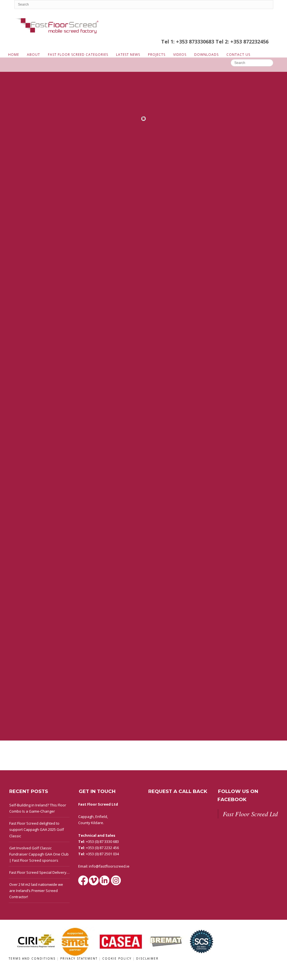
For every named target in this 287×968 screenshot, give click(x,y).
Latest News (128, 54)
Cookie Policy (117, 958)
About (33, 54)
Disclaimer (147, 958)
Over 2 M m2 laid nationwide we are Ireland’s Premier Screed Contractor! (36, 890)
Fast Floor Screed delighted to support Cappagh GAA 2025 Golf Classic (36, 829)
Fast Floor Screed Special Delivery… (39, 872)
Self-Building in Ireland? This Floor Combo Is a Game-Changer (37, 808)
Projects (156, 54)
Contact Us (238, 54)
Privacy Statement (79, 958)
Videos (179, 54)
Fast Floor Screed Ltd (250, 814)
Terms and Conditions (33, 958)
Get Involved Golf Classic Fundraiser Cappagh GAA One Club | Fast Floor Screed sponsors (39, 854)
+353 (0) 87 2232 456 (102, 847)
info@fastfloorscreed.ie (109, 866)
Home (13, 54)
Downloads (206, 54)
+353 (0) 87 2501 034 (102, 853)
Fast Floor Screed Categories (78, 54)
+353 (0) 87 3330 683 (102, 841)
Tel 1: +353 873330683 (188, 41)
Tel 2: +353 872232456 (242, 41)
